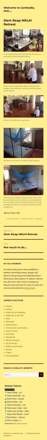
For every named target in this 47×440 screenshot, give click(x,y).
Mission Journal (12, 340)
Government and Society (16, 328)
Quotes (9, 349)
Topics (8, 352)
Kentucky (10, 334)
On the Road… (12, 343)
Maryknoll (38, 219)
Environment (11, 325)
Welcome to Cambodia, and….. (14, 433)
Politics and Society (14, 346)
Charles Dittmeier (13, 219)
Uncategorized (12, 356)
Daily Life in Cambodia (15, 312)
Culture (9, 309)
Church (9, 306)
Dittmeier (10, 322)
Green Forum (11, 331)
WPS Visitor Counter (20, 423)
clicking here (29, 288)
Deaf (8, 318)
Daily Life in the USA (15, 315)
